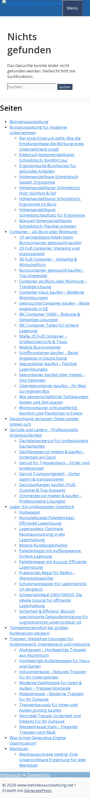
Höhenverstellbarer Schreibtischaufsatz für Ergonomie (52, 212)
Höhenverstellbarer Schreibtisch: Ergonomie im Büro (50, 201)
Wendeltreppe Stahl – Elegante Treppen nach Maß (48, 729)
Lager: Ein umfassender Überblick (42, 506)
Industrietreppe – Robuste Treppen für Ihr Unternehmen (52, 674)
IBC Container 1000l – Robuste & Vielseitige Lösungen (49, 316)
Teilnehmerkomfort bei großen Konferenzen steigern (39, 630)
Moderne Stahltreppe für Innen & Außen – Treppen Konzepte (50, 685)
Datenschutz (38, 774)
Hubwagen (29, 512)
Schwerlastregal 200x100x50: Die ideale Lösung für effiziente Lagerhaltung (50, 600)
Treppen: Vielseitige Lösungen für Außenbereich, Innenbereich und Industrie (50, 641)
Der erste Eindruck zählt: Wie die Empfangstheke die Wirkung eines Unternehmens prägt (51, 143)
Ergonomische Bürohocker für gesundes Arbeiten (47, 168)
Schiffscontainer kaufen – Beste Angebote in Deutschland (48, 355)
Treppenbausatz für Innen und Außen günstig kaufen (48, 707)
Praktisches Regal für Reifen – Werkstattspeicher (47, 575)
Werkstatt (19, 748)
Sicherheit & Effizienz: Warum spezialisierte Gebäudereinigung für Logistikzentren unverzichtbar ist (53, 616)
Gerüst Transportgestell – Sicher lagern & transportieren (49, 476)
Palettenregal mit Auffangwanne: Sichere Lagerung (50, 553)
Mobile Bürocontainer (40, 347)
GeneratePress (38, 790)
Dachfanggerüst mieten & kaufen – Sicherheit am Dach (52, 454)
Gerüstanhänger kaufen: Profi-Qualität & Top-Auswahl (48, 487)
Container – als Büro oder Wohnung (43, 231)
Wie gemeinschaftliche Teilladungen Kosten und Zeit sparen (53, 399)
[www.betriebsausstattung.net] (32, 3)
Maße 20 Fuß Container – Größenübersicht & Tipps (43, 338)
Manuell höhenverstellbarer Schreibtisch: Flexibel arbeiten (47, 223)
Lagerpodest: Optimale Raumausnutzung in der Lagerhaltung (42, 534)
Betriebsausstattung (29, 121)
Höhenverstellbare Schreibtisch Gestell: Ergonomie (48, 179)
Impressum (11, 774)
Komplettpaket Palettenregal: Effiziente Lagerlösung (47, 520)
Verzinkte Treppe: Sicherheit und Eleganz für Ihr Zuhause (50, 718)
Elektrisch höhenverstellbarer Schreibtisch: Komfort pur (47, 157)
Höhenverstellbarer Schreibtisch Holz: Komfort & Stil (49, 190)
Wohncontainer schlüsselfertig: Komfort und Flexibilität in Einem (50, 410)
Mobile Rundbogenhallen (43, 545)
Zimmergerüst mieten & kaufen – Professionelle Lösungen (50, 498)
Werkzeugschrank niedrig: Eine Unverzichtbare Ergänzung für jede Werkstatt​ (52, 759)
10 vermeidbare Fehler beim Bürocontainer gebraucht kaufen (50, 239)
